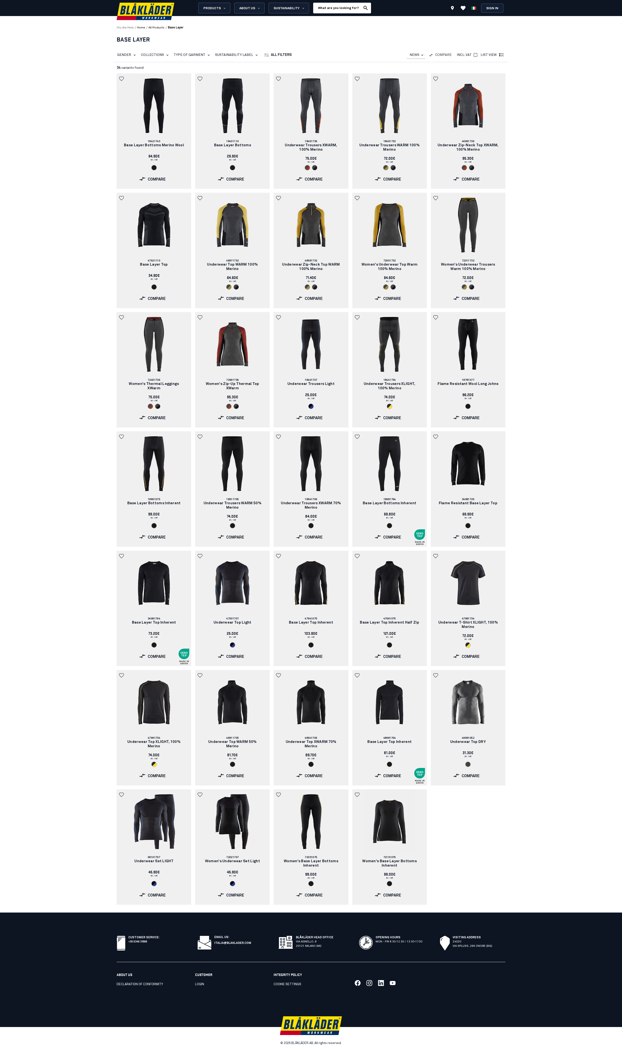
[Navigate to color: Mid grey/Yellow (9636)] (386, 167)
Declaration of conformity (140, 984)
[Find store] (452, 8)
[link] (154, 131)
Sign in (492, 8)
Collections (152, 55)
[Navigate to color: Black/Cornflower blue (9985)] (311, 406)
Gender (124, 55)
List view (489, 55)
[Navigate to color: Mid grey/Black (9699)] (314, 167)
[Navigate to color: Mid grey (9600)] (468, 764)
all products (156, 27)
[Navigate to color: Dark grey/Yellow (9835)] (389, 406)
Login (199, 984)
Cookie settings (287, 984)
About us (247, 8)
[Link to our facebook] (357, 983)
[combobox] (416, 55)
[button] (122, 78)
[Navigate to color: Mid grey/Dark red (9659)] (307, 167)
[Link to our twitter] (369, 983)
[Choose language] (473, 8)
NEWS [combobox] (414, 55)
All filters (281, 55)
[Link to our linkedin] (381, 983)
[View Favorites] (463, 8)
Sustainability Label (234, 55)
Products (212, 8)
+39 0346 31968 (137, 941)
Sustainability (287, 8)
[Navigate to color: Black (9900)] (154, 167)
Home (141, 27)
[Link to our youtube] (392, 983)
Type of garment (189, 55)
